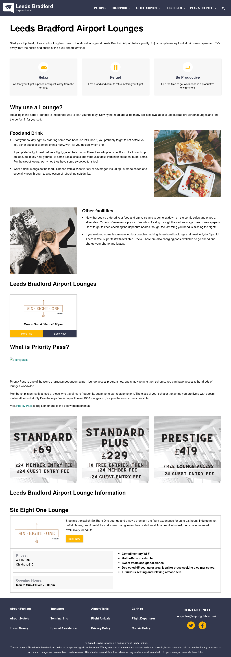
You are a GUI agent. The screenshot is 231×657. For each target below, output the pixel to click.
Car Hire (137, 608)
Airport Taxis (100, 608)
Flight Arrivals (100, 618)
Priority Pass (24, 406)
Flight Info (174, 8)
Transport (119, 8)
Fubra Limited (140, 643)
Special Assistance (64, 628)
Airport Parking (20, 608)
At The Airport (147, 8)
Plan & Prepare (202, 8)
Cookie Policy (141, 628)
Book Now (60, 333)
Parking (100, 8)
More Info (26, 333)
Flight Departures (144, 618)
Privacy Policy (101, 628)
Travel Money (19, 628)
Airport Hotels (19, 618)
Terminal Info (59, 618)
